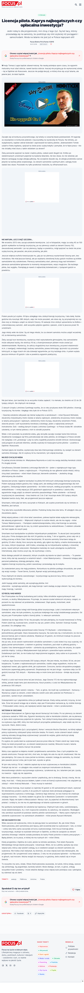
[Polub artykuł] (51, 44)
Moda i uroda (44, 958)
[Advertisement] (42, 186)
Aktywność (44, 950)
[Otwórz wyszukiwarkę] (76, 4)
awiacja (13, 879)
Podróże (54, 962)
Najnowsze (44, 946)
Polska (42, 879)
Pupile (54, 970)
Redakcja (72, 953)
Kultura (42, 966)
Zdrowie (57, 958)
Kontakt (71, 957)
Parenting (43, 962)
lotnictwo (33, 879)
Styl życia (43, 970)
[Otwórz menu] (80, 5)
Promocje (53, 966)
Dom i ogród (44, 954)
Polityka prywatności (73, 947)
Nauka (42, 974)
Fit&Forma (23, 879)
